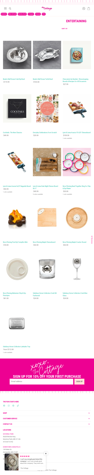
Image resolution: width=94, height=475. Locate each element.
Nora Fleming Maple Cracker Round (74, 242)
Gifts (43, 14)
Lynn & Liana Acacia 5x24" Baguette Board (17, 186)
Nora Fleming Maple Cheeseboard (44, 242)
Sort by (65, 28)
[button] (46, 453)
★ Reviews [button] (92, 239)
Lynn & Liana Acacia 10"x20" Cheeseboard (77, 133)
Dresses (38, 14)
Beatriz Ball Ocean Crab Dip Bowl (14, 79)
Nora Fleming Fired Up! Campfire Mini (15, 242)
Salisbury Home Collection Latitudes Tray (16, 347)
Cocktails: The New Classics (12, 133)
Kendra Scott (22, 14)
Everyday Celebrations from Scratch (45, 133)
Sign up (79, 381)
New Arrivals (12, 14)
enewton (4, 14)
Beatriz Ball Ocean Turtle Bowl (43, 79)
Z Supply (31, 14)
